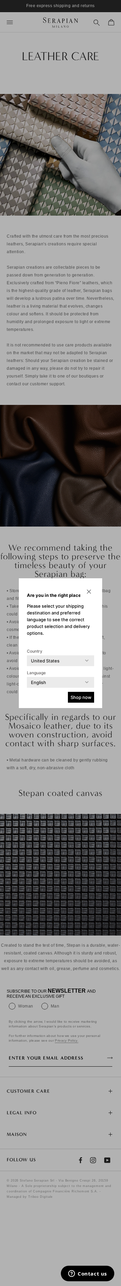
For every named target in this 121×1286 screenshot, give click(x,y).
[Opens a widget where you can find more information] (87, 1274)
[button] (88, 591)
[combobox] (45, 660)
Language (36, 672)
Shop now (81, 697)
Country (34, 651)
